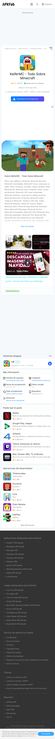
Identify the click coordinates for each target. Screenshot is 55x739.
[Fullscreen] (29, 248)
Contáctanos (11, 637)
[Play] (7, 248)
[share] (44, 252)
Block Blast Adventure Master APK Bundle (23, 605)
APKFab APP (11, 702)
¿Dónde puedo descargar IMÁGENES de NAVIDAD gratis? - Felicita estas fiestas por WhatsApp (27, 253)
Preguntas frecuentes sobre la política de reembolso (27, 660)
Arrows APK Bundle (14, 609)
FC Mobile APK (12, 594)
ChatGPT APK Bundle (14, 543)
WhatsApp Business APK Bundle (19, 569)
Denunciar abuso (13, 641)
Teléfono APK (11, 562)
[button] (50, 156)
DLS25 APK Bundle (13, 601)
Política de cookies (13, 652)
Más (50, 356)
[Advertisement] (27, 324)
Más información (27, 525)
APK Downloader (13, 706)
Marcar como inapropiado (15, 400)
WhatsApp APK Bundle (15, 547)
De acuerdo (46, 734)
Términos (10, 645)
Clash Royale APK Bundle (16, 616)
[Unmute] (10, 248)
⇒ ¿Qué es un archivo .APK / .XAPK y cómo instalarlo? (27, 92)
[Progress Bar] (18, 246)
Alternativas (11, 713)
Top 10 (9, 717)
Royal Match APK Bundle (16, 624)
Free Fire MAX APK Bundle (17, 598)
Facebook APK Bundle (15, 554)
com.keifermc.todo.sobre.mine (17, 380)
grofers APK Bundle (14, 565)
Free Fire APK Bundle (15, 590)
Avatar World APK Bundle (16, 620)
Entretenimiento (12, 291)
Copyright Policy (12, 649)
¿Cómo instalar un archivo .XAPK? (19, 685)
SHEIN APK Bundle (13, 573)
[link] (9, 254)
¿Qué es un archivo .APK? (16, 677)
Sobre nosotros (12, 664)
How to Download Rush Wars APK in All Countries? (26, 688)
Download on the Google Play (27, 99)
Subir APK (10, 710)
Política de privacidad (14, 656)
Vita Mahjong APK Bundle (16, 613)
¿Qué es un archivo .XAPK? (17, 681)
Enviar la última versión (14, 394)
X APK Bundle (11, 577)
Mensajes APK (12, 550)
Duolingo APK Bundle (14, 558)
